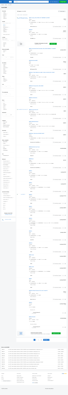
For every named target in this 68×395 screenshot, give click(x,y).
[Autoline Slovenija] (4, 1)
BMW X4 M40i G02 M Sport (33, 121)
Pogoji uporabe (19, 375)
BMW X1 (30, 170)
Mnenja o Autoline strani (20, 380)
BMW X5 (30, 194)
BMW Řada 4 (31, 158)
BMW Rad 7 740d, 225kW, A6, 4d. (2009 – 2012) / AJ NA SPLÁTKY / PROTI (41, 72)
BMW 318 (3, 364)
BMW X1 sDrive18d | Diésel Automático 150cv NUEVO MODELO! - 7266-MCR (42, 48)
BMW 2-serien (31, 266)
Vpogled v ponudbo (56, 333)
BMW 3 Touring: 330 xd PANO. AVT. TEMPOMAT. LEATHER (39, 17)
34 (41, 339)
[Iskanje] (14, 1)
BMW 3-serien (31, 254)
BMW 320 (3, 353)
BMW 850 (3, 368)
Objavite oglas (53, 43)
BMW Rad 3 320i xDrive (33, 97)
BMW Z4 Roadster (32, 316)
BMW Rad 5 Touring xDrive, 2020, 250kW (36, 85)
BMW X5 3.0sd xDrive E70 (33, 109)
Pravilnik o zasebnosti (20, 377)
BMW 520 (30, 29)
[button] (63, 26)
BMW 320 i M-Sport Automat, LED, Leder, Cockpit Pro (38, 290)
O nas (2, 375)
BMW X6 (3, 351)
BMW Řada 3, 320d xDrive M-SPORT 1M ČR (36, 133)
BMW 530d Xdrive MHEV (33, 60)
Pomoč (2, 377)
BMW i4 (30, 278)
